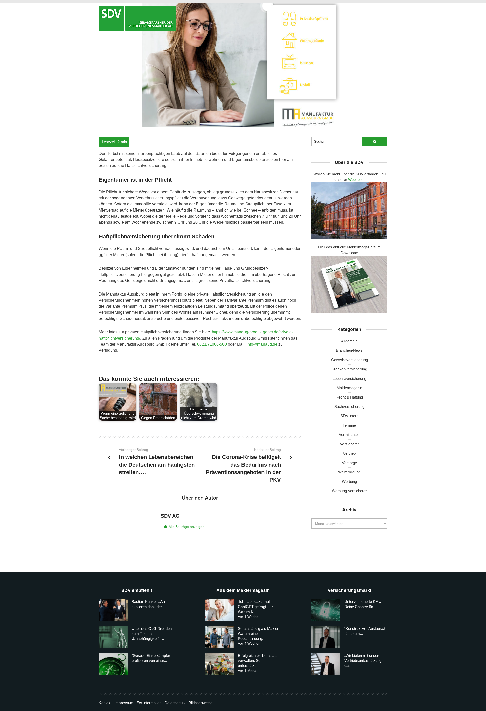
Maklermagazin (349, 388)
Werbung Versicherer (349, 491)
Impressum (123, 703)
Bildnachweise (200, 703)
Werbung (349, 481)
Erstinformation (148, 703)
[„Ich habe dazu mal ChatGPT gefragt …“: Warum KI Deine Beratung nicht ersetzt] (219, 610)
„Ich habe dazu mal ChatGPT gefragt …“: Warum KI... (255, 606)
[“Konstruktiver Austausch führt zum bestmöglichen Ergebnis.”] (325, 637)
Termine (349, 425)
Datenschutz (175, 703)
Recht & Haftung (349, 397)
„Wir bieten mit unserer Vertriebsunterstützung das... (363, 660)
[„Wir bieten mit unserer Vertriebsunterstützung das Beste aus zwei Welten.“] (325, 664)
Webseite (355, 179)
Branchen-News (349, 350)
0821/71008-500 (212, 344)
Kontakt (105, 703)
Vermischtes (349, 434)
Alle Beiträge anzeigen (187, 527)
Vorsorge (349, 463)
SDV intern (349, 416)
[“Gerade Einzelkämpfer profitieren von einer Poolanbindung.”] (113, 664)
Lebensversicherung (349, 378)
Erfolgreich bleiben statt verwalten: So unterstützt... (257, 660)
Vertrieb (349, 453)
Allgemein (349, 341)
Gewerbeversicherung (349, 360)
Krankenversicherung (349, 369)
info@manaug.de (262, 344)
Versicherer (349, 444)
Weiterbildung (349, 472)
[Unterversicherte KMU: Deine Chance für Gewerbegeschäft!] (325, 610)
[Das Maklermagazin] (137, 18)
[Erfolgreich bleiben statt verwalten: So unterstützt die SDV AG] (219, 664)
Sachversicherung (349, 406)
